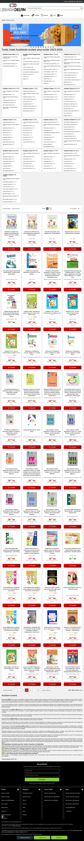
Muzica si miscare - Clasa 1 (51, 69)
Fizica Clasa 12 (68, 166)
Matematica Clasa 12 (70, 159)
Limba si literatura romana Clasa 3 (11, 92)
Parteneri (25, 814)
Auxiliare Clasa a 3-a (11, 88)
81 (30, 690)
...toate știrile (68, 811)
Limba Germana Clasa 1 (50, 76)
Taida (30, 279)
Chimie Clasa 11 (48, 166)
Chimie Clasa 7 (27, 132)
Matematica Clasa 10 (29, 156)
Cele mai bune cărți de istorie (72, 804)
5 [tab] (41, 47)
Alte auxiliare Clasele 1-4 (51, 99)
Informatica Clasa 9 (8, 159)
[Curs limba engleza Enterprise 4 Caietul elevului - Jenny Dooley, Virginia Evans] (72, 506)
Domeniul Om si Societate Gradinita (11, 61)
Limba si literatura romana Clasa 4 (31, 94)
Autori (24, 811)
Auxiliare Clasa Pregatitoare (31, 55)
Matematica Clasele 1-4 (50, 94)
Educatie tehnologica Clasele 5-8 (72, 131)
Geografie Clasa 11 (49, 161)
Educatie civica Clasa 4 (29, 108)
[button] (60, 15)
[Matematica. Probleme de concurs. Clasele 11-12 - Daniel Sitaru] (31, 348)
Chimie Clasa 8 (48, 130)
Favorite (45, 15)
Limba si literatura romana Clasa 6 (11, 125)
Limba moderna (28, 67)
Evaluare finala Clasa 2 (70, 57)
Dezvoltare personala (29, 69)
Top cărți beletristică (70, 807)
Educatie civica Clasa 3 (9, 102)
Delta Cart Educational (71, 595)
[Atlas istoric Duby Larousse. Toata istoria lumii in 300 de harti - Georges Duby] (52, 584)
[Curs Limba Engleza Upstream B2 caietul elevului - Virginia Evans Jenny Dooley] (11, 267)
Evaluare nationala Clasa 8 (51, 122)
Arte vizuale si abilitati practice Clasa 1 (52, 66)
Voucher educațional (6, 814)
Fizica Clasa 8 (48, 135)
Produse (37, 15)
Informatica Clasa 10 (28, 166)
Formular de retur (27, 796)
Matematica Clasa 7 (29, 125)
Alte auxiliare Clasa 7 (28, 128)
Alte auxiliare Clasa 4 (29, 110)
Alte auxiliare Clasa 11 (50, 168)
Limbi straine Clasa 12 (70, 168)
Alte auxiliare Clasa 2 (70, 84)
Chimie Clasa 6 (7, 132)
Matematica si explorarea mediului (31, 64)
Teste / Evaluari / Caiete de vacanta (31, 59)
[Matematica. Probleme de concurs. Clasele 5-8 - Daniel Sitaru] (72, 348)
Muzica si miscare (28, 74)
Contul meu (26, 15)
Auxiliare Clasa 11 (51, 151)
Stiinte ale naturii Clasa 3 (9, 100)
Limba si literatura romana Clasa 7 (31, 123)
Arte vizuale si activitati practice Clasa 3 (10, 108)
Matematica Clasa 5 (70, 94)
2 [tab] (33, 47)
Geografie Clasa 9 (8, 166)
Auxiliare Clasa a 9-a (11, 151)
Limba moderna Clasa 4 (29, 99)
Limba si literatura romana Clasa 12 (72, 156)
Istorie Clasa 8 (48, 139)
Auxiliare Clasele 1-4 (52, 88)
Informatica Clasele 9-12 (9, 201)
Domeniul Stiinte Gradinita (10, 63)
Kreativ (10, 238)
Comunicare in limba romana (31, 61)
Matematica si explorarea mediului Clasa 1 (52, 61)
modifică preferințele (25, 837)
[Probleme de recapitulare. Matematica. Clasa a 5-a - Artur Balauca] (31, 267)
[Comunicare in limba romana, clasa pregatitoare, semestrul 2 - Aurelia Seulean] (31, 228)
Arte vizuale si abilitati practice (31, 72)
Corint (30, 555)
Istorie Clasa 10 (27, 159)
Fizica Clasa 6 (7, 135)
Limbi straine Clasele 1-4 (51, 97)
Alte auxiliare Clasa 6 (9, 144)
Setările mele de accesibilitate (51, 800)
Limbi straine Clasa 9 (9, 161)
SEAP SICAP (4, 818)
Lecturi (26, 76)
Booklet (30, 319)
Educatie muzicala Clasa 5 (71, 104)
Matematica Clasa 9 (8, 156)
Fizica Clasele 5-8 (69, 133)
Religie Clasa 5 (68, 115)
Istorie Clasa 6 (7, 139)
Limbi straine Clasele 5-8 (71, 122)
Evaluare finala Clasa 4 (29, 91)
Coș (53, 15)
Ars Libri (71, 397)
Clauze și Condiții (19, 832)
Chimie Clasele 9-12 (8, 191)
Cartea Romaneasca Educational (50, 279)
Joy (71, 238)
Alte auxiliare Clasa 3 (9, 105)
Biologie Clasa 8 (48, 144)
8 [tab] (48, 47)
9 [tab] (50, 47)
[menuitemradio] (50, 208)
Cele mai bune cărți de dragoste (72, 793)
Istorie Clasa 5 (68, 113)
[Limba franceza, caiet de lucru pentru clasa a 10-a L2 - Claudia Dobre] (52, 624)
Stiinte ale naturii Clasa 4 (30, 106)
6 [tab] (43, 47)
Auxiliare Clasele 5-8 (72, 119)
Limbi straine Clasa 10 (29, 161)
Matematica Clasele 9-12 (9, 182)
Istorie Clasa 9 (7, 168)
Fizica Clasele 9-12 (8, 186)
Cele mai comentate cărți (50, 793)
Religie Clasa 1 (48, 78)
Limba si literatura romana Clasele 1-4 (52, 92)
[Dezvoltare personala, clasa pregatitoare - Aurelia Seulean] (52, 228)
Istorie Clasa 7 (27, 139)
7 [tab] (46, 47)
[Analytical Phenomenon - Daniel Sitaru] (31, 426)
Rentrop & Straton (10, 319)
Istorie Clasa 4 (27, 101)
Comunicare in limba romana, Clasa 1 (52, 57)
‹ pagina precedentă (7, 690)
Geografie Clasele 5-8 (70, 136)
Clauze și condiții (5, 793)
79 (22, 690)
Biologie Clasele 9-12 (9, 193)
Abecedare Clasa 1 (49, 81)
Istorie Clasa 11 (48, 159)
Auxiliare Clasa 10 (30, 151)
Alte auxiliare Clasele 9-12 (10, 199)
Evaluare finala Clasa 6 (9, 122)
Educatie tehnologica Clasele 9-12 (11, 196)
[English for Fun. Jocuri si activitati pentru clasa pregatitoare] (72, 308)
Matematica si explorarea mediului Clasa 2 (72, 63)
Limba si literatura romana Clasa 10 (31, 154)
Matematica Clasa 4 (29, 97)
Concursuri (3, 811)
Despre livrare (4, 807)
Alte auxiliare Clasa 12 (70, 170)
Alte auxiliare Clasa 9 (9, 170)
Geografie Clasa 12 (69, 163)
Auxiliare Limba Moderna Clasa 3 (10, 97)
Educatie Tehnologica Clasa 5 (71, 110)
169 (38, 690)
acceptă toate (59, 837)
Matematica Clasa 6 (9, 128)
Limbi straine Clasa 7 (29, 142)
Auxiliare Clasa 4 (30, 88)
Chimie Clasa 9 (7, 163)
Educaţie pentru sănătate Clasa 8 (52, 132)
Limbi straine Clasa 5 (70, 101)
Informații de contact (27, 793)
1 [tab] (31, 47)
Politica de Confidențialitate (8, 832)
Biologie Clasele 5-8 (69, 127)
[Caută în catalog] (81, 8)
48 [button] (78, 208)
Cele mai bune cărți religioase (72, 800)
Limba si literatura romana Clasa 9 (11, 154)
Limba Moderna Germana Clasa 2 (72, 79)
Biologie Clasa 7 (27, 130)
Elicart (10, 595)
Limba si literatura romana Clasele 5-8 (72, 141)
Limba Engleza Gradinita (10, 66)
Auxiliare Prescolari (11, 54)
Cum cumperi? (4, 804)
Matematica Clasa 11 (50, 156)
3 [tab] (36, 47)
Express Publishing (10, 279)
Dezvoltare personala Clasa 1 (51, 63)
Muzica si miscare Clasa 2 (71, 72)
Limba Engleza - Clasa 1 (50, 71)
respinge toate (42, 837)
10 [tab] (53, 47)
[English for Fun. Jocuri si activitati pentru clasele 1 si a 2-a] (11, 348)
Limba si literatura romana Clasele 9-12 (11, 179)
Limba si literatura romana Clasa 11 (52, 154)
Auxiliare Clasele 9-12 (9, 175)
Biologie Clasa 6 (8, 130)
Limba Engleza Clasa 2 (70, 75)
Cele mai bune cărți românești (72, 796)
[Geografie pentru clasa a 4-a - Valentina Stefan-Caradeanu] (72, 228)
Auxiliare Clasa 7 (30, 119)
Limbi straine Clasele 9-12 (10, 189)
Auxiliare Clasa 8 (50, 119)
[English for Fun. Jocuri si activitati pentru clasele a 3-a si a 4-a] (52, 308)
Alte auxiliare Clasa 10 (29, 168)
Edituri (24, 807)
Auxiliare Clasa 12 (71, 151)
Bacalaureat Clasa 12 (70, 153)
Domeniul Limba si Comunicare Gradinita (10, 57)
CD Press (51, 555)
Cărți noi (24, 800)
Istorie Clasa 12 (68, 161)
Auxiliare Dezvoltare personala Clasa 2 (72, 66)
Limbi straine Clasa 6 (9, 142)
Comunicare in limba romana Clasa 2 (72, 60)
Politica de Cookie (16, 825)
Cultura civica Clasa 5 (69, 97)
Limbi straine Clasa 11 (49, 163)
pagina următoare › (46, 690)
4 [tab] (38, 47)
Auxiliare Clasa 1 (51, 54)
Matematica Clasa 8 (50, 128)
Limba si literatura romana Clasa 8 (51, 125)
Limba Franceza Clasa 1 (50, 74)
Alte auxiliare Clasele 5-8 (70, 124)
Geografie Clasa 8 (49, 137)
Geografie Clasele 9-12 (9, 184)
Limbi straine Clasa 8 (49, 142)
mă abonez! (42, 779)
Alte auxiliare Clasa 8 (49, 146)
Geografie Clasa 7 (28, 137)
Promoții (24, 804)
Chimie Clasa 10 (27, 163)
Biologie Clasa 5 (69, 108)
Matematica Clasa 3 (9, 94)
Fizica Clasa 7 (27, 135)
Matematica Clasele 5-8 (70, 144)
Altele (25, 79)
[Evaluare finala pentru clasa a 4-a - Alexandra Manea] (72, 584)
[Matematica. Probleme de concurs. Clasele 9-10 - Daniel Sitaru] (52, 348)
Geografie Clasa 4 (28, 104)
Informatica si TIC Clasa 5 (71, 106)
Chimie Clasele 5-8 (69, 129)
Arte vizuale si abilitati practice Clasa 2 (72, 70)
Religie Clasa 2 (68, 82)
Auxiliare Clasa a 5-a (72, 88)
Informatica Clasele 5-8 (70, 138)
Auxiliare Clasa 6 (9, 119)
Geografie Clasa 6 (8, 137)
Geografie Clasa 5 (69, 99)
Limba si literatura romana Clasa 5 (72, 92)
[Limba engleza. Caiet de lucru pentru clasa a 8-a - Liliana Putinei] (11, 664)
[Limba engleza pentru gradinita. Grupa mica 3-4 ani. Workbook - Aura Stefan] (11, 584)
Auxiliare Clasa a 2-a (72, 54)
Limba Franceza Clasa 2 (70, 77)
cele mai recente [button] (16, 208)
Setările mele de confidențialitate (51, 796)
